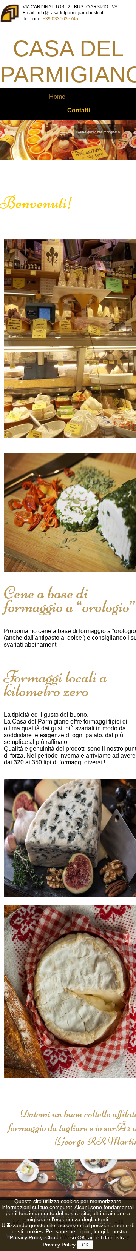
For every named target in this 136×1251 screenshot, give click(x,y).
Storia (29, 103)
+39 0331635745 (60, 19)
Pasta (112, 103)
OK (85, 1245)
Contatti (78, 110)
